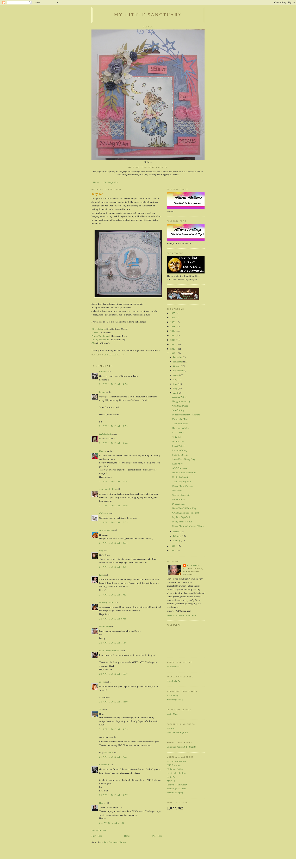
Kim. (101, 574)
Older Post (157, 835)
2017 (173, 330)
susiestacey (194, 565)
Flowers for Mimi (180, 419)
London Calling (179, 450)
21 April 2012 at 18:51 (113, 566)
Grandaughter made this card (185, 512)
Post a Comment (99, 830)
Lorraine (103, 371)
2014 (173, 344)
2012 (173, 353)
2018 (173, 326)
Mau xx (102, 450)
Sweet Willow (178, 445)
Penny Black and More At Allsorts (188, 526)
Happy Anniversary (181, 401)
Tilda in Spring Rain (181, 481)
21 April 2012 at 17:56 (113, 505)
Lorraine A (104, 764)
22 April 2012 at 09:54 (113, 618)
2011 (173, 546)
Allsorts (170, 728)
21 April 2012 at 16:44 (113, 443)
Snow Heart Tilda (180, 454)
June (175, 383)
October (177, 366)
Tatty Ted (176, 436)
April (175, 392)
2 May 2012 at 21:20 (112, 822)
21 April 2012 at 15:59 (113, 426)
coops (102, 681)
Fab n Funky (172, 695)
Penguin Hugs (178, 503)
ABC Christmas (98, 328)
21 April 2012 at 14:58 (113, 384)
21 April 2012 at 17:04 (113, 481)
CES (93, 343)
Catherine (103, 513)
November (178, 361)
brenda (102, 391)
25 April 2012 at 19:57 (113, 795)
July (175, 379)
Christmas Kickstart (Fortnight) (181, 746)
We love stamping (175, 792)
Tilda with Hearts (180, 423)
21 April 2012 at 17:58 (113, 522)
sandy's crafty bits (107, 489)
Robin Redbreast (180, 477)
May (175, 388)
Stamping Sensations (176, 788)
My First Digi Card (181, 517)
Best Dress (177, 490)
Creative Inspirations (176, 772)
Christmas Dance (180, 405)
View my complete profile (182, 615)
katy (101, 550)
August (176, 375)
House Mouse (173, 666)
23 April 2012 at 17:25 (113, 756)
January (177, 540)
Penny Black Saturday (177, 784)
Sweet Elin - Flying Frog (183, 459)
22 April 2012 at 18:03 (113, 729)
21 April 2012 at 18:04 (113, 542)
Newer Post (96, 835)
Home (96, 182)
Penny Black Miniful (182, 521)
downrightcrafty (106, 602)
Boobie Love (178, 441)
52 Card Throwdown (176, 761)
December (178, 357)
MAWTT (95, 332)
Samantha (108, 752)
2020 (173, 322)
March (176, 531)
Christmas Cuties (175, 769)
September (178, 370)
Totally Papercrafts (100, 339)
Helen (102, 802)
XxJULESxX (105, 433)
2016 (173, 335)
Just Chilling (178, 410)
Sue (101, 709)
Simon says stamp (175, 699)
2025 (173, 313)
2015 (173, 339)
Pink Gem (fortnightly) (177, 732)
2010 (173, 550)
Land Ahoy (177, 463)
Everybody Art (174, 680)
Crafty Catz (172, 713)
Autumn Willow (179, 396)
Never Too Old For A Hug (184, 508)
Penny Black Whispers (182, 485)
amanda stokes (106, 530)
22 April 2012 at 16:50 (113, 701)
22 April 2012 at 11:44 (113, 642)
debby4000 (104, 626)
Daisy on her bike (180, 428)
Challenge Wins (111, 182)
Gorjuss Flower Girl (181, 494)
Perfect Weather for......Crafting (186, 414)
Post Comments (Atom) (115, 842)
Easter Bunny (178, 499)
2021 (173, 317)
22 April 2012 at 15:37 (113, 673)
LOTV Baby (178, 432)
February (177, 536)
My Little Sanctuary (148, 14)
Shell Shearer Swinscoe (110, 650)
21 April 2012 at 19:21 (113, 594)
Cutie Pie (171, 776)
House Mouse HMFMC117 (185, 472)
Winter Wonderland (100, 335)
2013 (173, 348)
